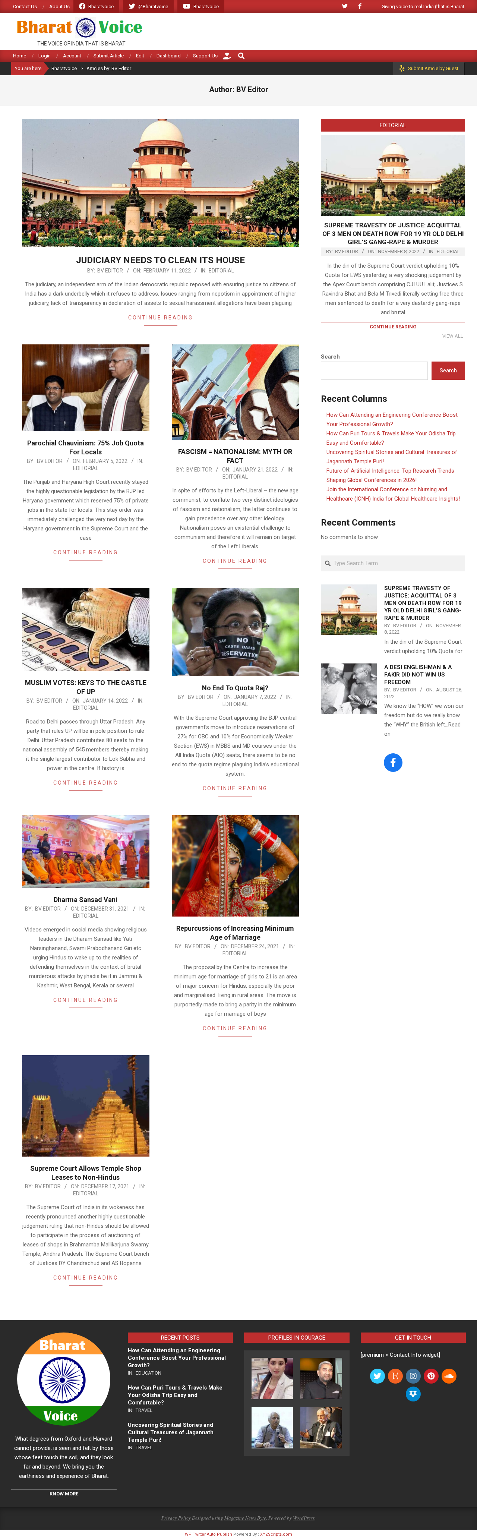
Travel (144, 1410)
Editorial (221, 271)
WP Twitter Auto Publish (208, 1534)
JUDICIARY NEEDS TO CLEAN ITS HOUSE (160, 260)
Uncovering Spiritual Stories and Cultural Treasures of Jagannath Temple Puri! (171, 1432)
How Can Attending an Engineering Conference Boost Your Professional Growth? (177, 1358)
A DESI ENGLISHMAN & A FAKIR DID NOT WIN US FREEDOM (418, 674)
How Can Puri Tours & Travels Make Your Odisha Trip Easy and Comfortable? (175, 1395)
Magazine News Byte (245, 1517)
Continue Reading (160, 318)
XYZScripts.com (276, 1534)
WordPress (304, 1517)
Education (148, 1373)
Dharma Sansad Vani (85, 899)
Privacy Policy (176, 1517)
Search (330, 356)
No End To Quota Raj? (235, 688)
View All (452, 336)
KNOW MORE (64, 1494)
